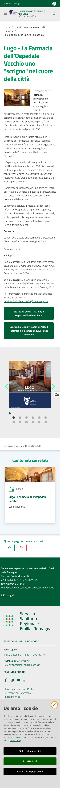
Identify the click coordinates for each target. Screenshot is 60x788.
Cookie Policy (15, 740)
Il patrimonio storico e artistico (30, 27)
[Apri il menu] (5, 13)
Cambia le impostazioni (30, 771)
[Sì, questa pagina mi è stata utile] (9, 547)
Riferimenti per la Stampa (17, 693)
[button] (54, 14)
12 (46, 422)
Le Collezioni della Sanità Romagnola (24, 35)
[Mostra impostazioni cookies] (57, 394)
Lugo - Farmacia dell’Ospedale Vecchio (28, 499)
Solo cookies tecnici (30, 751)
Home (7, 27)
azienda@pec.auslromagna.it (24, 665)
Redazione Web (12, 697)
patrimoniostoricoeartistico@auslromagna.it (30, 587)
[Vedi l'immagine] (30, 384)
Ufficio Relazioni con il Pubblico (20, 689)
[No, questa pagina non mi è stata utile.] (21, 547)
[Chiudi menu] (48, 6)
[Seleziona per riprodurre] (10, 413)
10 (33, 422)
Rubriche (9, 31)
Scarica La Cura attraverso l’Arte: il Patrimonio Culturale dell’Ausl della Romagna (28, 330)
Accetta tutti (30, 761)
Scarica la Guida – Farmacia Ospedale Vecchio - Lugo (29, 313)
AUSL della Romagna (12, 3)
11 (39, 422)
